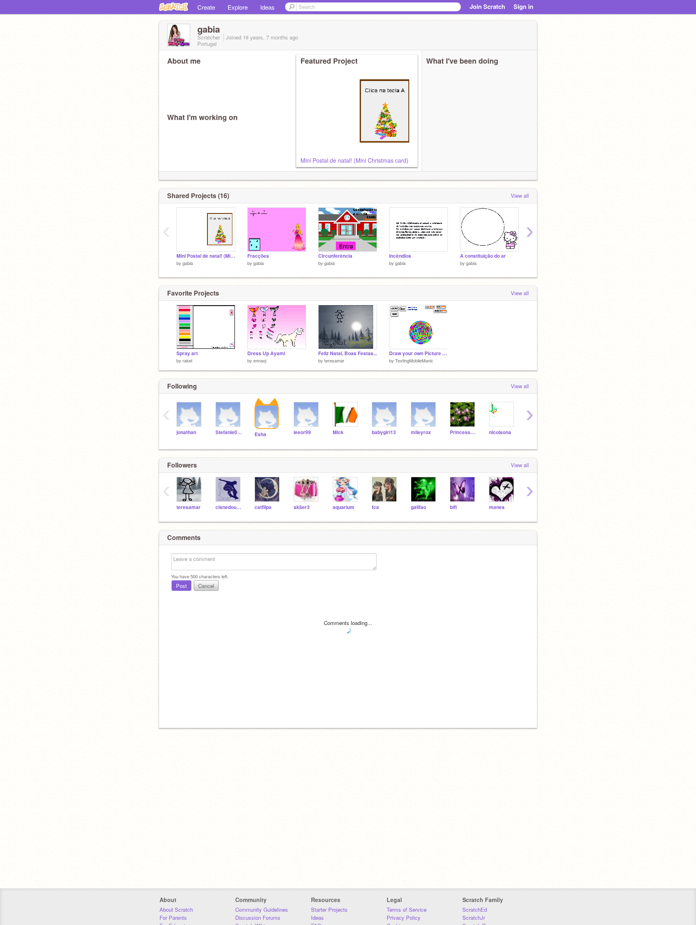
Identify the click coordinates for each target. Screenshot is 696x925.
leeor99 (302, 432)
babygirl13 (384, 432)
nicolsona (500, 432)
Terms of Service (407, 909)
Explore (238, 7)
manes (497, 507)
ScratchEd (474, 909)
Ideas (267, 7)
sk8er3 (302, 507)
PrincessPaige (463, 432)
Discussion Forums (257, 917)
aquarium (343, 507)
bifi (453, 507)
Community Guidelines (261, 909)
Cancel (206, 586)
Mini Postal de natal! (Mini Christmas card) (354, 160)
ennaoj (259, 360)
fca (375, 507)
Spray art (187, 353)
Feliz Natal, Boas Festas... (347, 353)
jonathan (186, 432)
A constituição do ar (483, 255)
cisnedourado (228, 507)
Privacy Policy (403, 917)
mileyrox (421, 432)
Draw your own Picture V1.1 (418, 353)
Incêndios (400, 255)
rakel (187, 360)
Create (206, 7)
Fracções (258, 255)
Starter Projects (329, 909)
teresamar (334, 360)
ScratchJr (473, 917)
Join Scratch (487, 6)
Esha (260, 434)
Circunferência (335, 255)
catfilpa (263, 507)
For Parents (173, 917)
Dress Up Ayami (266, 353)
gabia (187, 263)
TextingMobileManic (414, 360)
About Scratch (176, 909)
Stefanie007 (228, 432)
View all (520, 195)
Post (181, 586)
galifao (418, 507)
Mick (338, 432)
